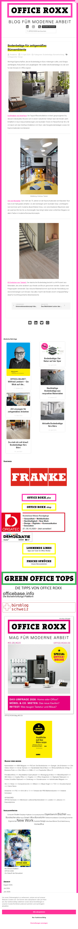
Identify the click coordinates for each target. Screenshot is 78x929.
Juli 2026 (7, 888)
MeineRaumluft (62, 775)
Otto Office (22, 770)
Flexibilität (37, 821)
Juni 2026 (7, 892)
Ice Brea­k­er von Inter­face (17, 116)
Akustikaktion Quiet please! (28, 775)
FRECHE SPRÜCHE (39, 561)
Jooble (50, 800)
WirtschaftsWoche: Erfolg (60, 768)
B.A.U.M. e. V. (25, 791)
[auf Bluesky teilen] (42, 323)
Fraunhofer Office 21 (46, 770)
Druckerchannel (65, 784)
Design (20, 57)
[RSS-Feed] (39, 26)
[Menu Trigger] (76, 1)
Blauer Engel (45, 784)
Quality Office (19, 777)
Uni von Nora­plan (14, 201)
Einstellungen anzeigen (39, 923)
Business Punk (10, 770)
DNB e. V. (32, 770)
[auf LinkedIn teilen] (36, 323)
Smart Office (29, 817)
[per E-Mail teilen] (30, 323)
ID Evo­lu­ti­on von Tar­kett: (17, 282)
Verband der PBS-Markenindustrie (45, 791)
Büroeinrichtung (58, 55)
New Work (25, 820)
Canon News (12, 786)
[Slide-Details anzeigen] (39, 477)
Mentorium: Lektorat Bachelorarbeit (32, 800)
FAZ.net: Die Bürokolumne (38, 766)
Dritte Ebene (49, 821)
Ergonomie (12, 821)
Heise (12, 784)
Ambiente (8, 791)
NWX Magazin (21, 766)
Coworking (62, 818)
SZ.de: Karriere (22, 768)
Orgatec (31, 777)
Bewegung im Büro (47, 775)
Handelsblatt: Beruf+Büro (39, 768)
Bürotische (10, 817)
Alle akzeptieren (39, 912)
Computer (10, 814)
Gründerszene (41, 779)
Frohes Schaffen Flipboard (14, 779)
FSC (16, 791)
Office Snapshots (43, 777)
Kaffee (18, 818)
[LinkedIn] (27, 26)
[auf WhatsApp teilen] (48, 323)
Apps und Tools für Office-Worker (39, 551)
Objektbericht (50, 814)
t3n (6, 784)
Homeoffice (39, 824)
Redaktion (13, 55)
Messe (55, 821)
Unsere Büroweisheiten (39, 564)
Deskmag (29, 779)
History (69, 814)
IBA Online (8, 777)
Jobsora (59, 800)
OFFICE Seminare (11, 800)
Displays (23, 815)
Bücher (62, 814)
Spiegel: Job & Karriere (59, 766)
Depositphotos (10, 802)
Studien (17, 815)
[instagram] (33, 26)
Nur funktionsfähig (39, 917)
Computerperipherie (38, 814)
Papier (22, 817)
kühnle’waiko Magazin (57, 779)
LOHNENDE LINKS (39, 548)
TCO (54, 784)
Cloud (59, 821)
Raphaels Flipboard (59, 777)
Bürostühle (40, 817)
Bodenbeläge (48, 55)
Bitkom (35, 784)
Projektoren (29, 814)
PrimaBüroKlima (10, 775)
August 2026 (8, 885)
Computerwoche (24, 784)
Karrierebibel (9, 766)
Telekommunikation (51, 818)
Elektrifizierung (65, 821)
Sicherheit (69, 817)
